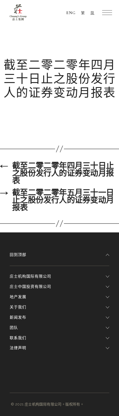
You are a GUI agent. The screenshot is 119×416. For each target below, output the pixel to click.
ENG (71, 12)
